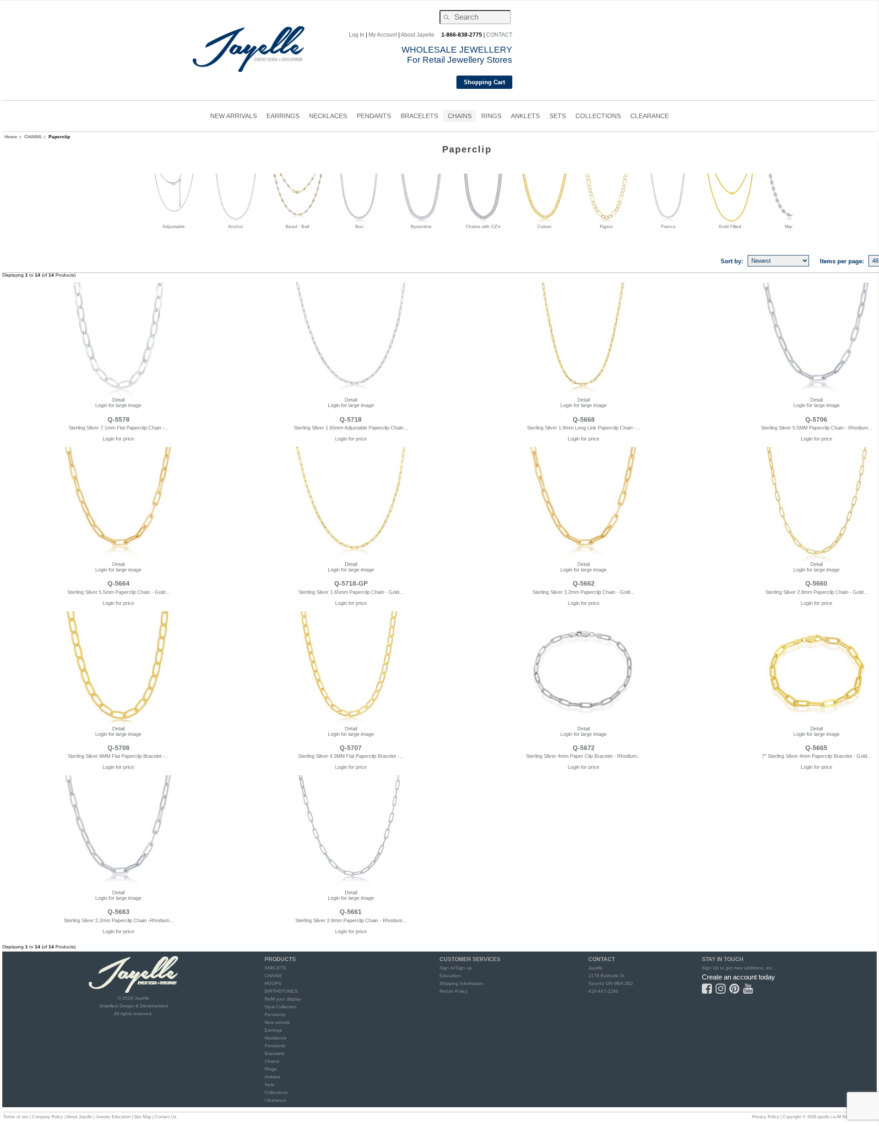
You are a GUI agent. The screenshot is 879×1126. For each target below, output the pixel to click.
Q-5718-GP (351, 583)
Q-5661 (351, 911)
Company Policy (47, 1117)
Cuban (544, 226)
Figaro (606, 226)
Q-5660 (816, 583)
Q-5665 (816, 747)
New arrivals (277, 1022)
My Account (383, 35)
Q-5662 (584, 583)
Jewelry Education (113, 1117)
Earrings (273, 1030)
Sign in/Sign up (456, 967)
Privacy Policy (765, 1117)
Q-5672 (584, 747)
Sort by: (732, 260)
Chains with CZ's (483, 226)
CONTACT (499, 35)
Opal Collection (281, 1006)
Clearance (275, 1100)
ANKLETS (525, 117)
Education (450, 975)
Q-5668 (584, 419)
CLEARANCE (649, 116)
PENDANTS (374, 117)
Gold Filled (730, 226)
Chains (272, 1061)
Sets (269, 1084)
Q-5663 (119, 911)
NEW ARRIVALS (233, 116)
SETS (557, 117)
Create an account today (738, 977)
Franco (668, 226)
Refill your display (283, 998)
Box (359, 226)
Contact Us (166, 1117)
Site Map (142, 1117)
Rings (271, 1069)
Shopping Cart (484, 82)
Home (11, 136)
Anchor (235, 226)
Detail (118, 400)
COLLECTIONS (598, 117)
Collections (276, 1092)
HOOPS (273, 983)
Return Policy (453, 991)
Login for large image (118, 405)
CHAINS (460, 117)
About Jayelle (417, 35)
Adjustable (174, 226)
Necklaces (275, 1037)
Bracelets (274, 1053)
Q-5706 (816, 419)
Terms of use (15, 1117)
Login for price (118, 438)
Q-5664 (119, 583)
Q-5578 (119, 419)
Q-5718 (351, 419)
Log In (356, 35)
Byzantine (421, 226)
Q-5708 (119, 747)
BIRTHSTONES (281, 991)
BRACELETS (419, 117)
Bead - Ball (297, 226)
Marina (792, 226)
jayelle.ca (827, 1117)
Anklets (272, 1076)
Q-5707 (351, 747)
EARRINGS (282, 117)
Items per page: (842, 260)
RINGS (491, 117)
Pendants (275, 1014)
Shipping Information (461, 983)
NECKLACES (328, 117)
